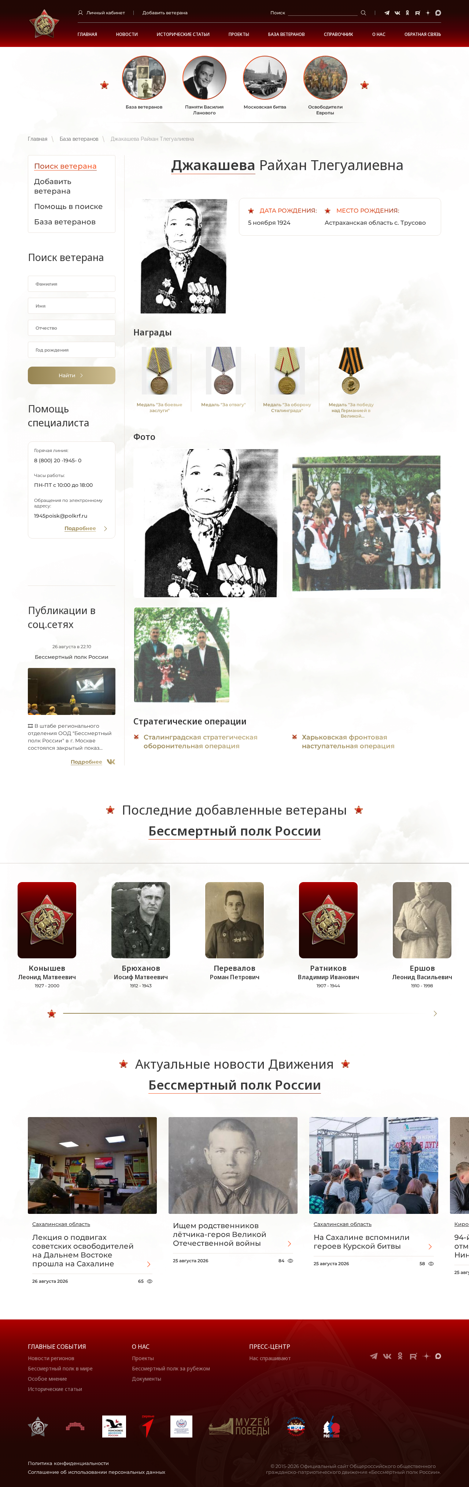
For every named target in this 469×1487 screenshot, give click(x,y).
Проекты (239, 34)
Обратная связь (423, 34)
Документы (146, 1378)
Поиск (277, 12)
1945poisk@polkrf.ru (60, 516)
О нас (140, 1346)
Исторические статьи (183, 34)
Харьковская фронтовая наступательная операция (348, 741)
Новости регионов (51, 1358)
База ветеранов (286, 34)
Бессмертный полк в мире (60, 1368)
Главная (87, 34)
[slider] (52, 1014)
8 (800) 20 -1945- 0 (57, 460)
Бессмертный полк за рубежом (171, 1368)
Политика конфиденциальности (68, 1463)
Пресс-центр (269, 1346)
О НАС (378, 34)
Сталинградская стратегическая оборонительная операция (201, 741)
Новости (127, 34)
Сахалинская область (61, 1224)
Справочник (338, 34)
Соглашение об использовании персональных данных (96, 1472)
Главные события (57, 1346)
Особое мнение (47, 1378)
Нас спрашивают (270, 1358)
